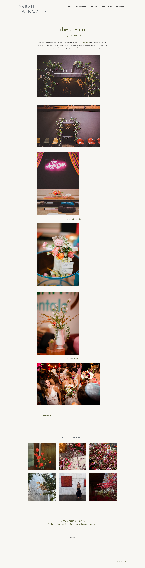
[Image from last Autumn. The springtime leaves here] (103, 487)
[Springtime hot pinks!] (72, 456)
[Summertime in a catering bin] (103, 456)
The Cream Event (84, 43)
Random (77, 35)
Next (100, 415)
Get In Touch (120, 561)
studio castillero (76, 219)
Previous (47, 415)
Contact (120, 7)
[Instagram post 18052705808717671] (42, 487)
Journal (94, 7)
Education (107, 7)
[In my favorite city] (72, 487)
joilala (76, 359)
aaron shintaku (76, 409)
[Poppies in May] (42, 456)
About (70, 7)
